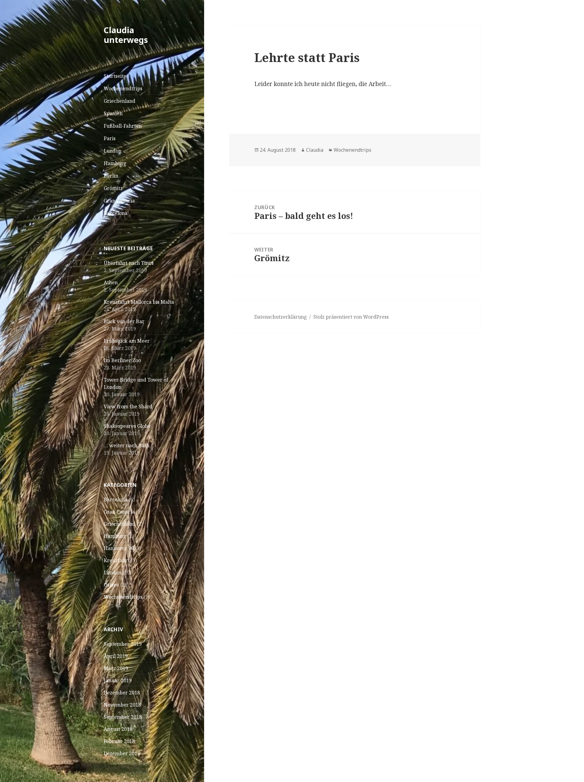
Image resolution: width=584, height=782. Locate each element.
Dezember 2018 (122, 692)
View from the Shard (128, 406)
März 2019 (116, 668)
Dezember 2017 (122, 753)
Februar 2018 (119, 741)
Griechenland (119, 101)
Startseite (115, 76)
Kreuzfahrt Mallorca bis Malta (139, 302)
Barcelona (115, 213)
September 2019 (123, 644)
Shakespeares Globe (127, 426)
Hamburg (115, 163)
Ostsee (111, 584)
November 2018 (122, 704)
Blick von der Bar (124, 321)
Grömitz (113, 188)
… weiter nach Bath (126, 445)
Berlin (111, 175)
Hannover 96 (119, 548)
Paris (110, 138)
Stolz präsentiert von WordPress (351, 316)
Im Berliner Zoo (122, 360)
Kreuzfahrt (117, 560)
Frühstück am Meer (127, 340)
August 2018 (118, 729)
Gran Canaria (119, 200)
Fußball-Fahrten (123, 126)
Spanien (113, 113)
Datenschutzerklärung (280, 316)
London (112, 150)
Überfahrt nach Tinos (129, 263)
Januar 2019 (118, 680)
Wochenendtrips (123, 88)
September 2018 (123, 717)
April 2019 (116, 656)
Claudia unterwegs (126, 34)
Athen (111, 282)
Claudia (314, 150)
